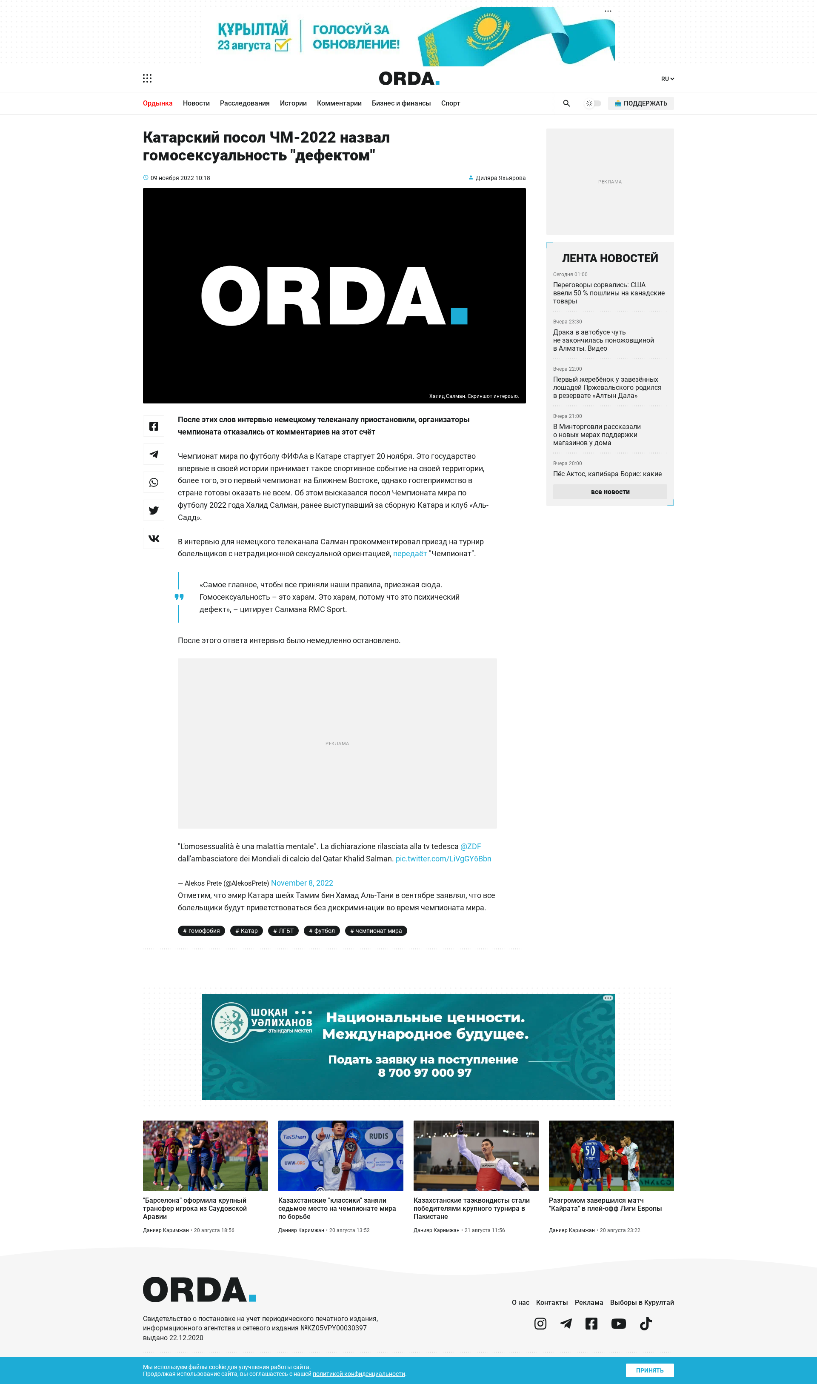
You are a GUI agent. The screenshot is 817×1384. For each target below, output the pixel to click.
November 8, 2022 (302, 882)
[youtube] (619, 1327)
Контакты (552, 1302)
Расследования (245, 103)
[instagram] (540, 1327)
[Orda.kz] (199, 1310)
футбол (324, 930)
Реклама (589, 1302)
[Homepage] (409, 78)
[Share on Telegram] (153, 454)
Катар (249, 930)
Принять (650, 1370)
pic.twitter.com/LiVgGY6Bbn (443, 858)
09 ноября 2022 (172, 177)
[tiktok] (646, 1327)
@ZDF (470, 846)
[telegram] (566, 1327)
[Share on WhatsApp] (153, 482)
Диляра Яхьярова (501, 177)
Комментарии (339, 103)
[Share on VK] (153, 538)
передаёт (410, 553)
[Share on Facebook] (153, 426)
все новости (610, 492)
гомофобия (204, 930)
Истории (293, 103)
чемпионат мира (379, 930)
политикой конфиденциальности (359, 1373)
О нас (520, 1302)
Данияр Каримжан (166, 1230)
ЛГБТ (286, 930)
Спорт (450, 103)
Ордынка (158, 103)
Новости (196, 103)
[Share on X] (153, 510)
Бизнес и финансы (401, 103)
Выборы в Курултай (642, 1302)
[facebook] (591, 1327)
